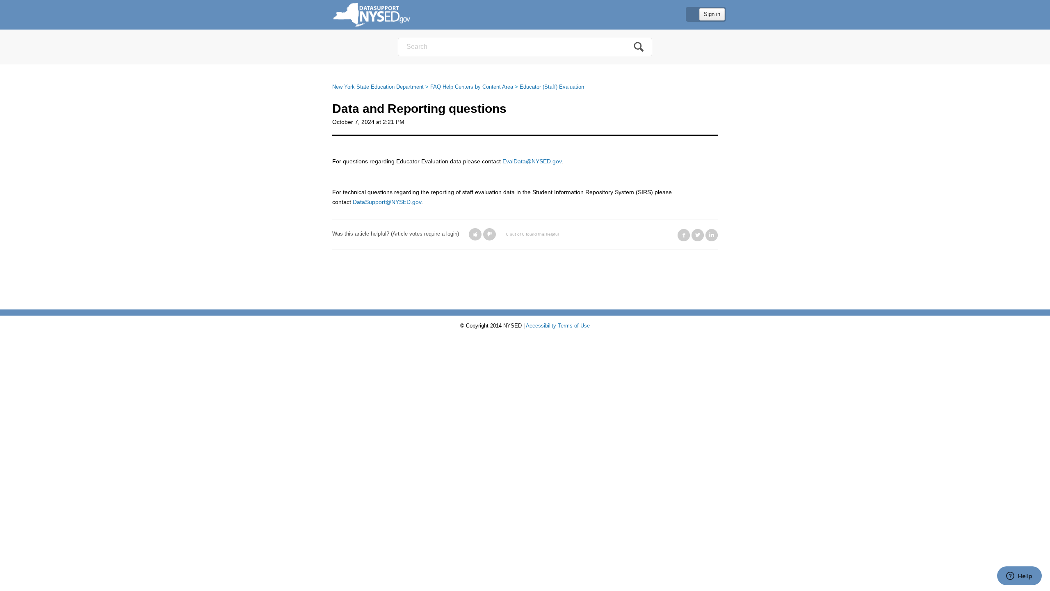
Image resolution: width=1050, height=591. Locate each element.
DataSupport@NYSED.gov (387, 202)
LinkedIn (711, 235)
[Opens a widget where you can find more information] (1019, 576)
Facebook (684, 235)
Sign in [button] (712, 14)
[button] (475, 234)
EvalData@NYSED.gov (532, 161)
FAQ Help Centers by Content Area (471, 87)
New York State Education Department (378, 87)
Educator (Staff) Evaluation (552, 87)
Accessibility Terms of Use (558, 326)
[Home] (371, 14)
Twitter (698, 235)
